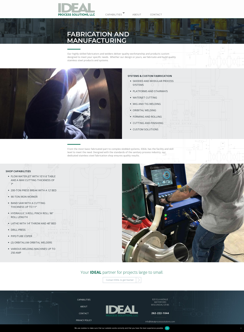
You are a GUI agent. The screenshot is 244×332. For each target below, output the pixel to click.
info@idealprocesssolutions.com (160, 321)
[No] (241, 328)
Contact (156, 14)
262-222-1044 (160, 313)
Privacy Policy (84, 320)
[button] (123, 14)
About (136, 14)
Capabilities (113, 14)
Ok (167, 328)
